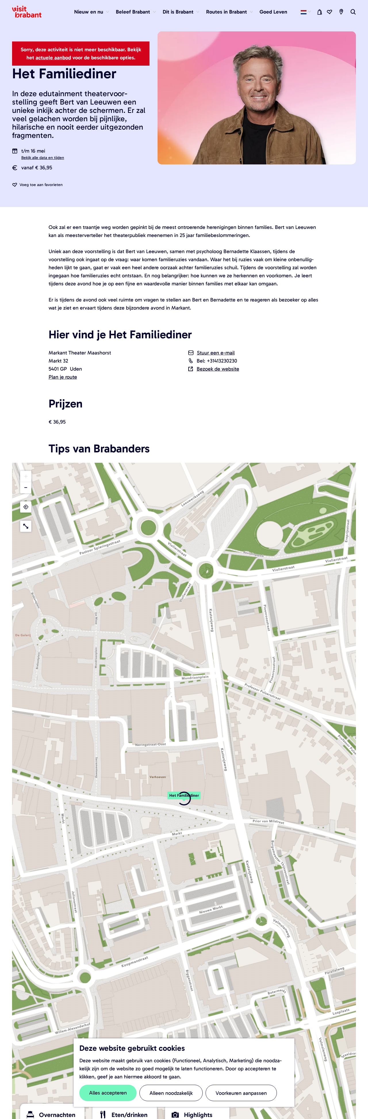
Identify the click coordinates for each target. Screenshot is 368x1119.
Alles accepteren (108, 1093)
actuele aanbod (53, 57)
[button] (25, 476)
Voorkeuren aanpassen (241, 1093)
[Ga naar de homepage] (30, 12)
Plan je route (63, 377)
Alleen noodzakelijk (171, 1093)
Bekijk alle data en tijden (42, 157)
